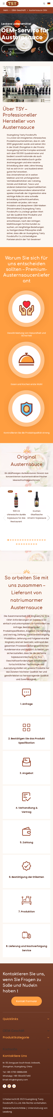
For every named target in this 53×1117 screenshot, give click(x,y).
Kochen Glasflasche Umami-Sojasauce (36, 514)
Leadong (7, 1111)
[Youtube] (14, 1086)
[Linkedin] (9, 1086)
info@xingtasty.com (18, 1079)
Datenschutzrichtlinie (14, 1108)
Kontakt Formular (26, 1001)
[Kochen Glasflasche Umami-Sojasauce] (36, 499)
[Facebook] (4, 1086)
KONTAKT (14, 49)
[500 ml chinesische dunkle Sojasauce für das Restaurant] (16, 499)
